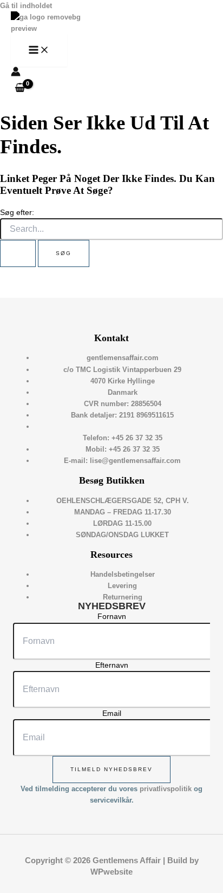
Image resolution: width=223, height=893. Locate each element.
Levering (122, 586)
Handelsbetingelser (122, 574)
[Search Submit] (18, 253)
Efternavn (111, 665)
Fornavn (111, 616)
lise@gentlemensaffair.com (135, 461)
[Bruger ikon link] (16, 73)
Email (111, 713)
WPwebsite (111, 872)
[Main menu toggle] (39, 50)
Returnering (122, 597)
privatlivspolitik (166, 789)
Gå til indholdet (26, 6)
